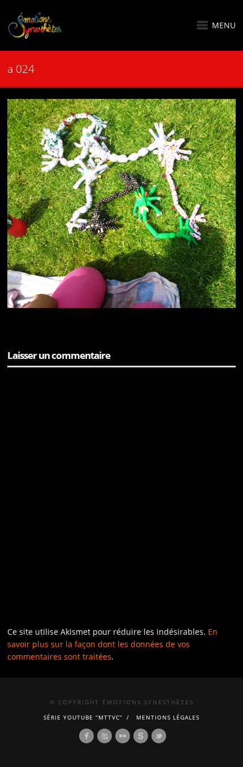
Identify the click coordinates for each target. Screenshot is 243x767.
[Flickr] (122, 736)
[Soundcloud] (140, 736)
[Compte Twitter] (158, 736)
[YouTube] (104, 736)
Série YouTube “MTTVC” (83, 717)
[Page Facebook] (86, 736)
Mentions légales (167, 717)
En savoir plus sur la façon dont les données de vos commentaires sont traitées (112, 644)
